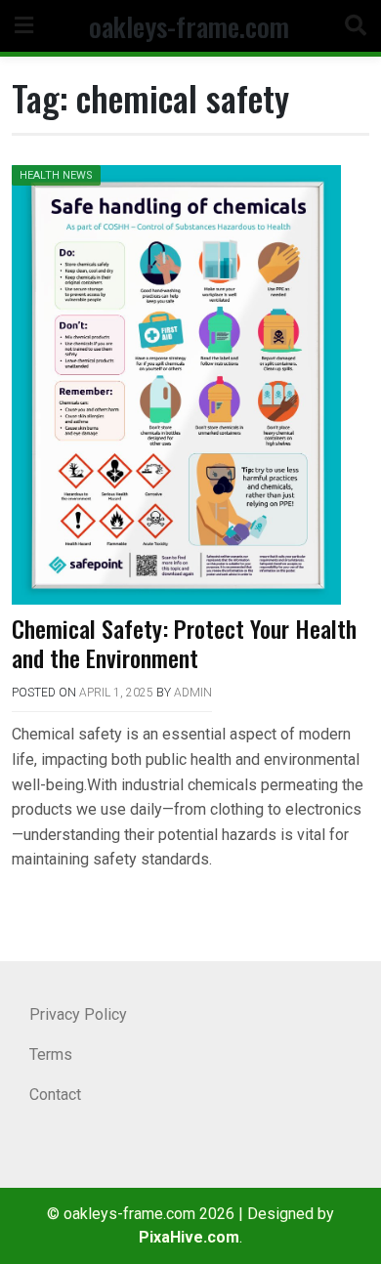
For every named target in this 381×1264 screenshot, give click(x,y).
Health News (56, 175)
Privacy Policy (78, 1014)
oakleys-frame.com (189, 26)
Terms (50, 1054)
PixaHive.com (189, 1237)
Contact (55, 1094)
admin (193, 692)
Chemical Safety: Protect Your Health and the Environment (184, 643)
